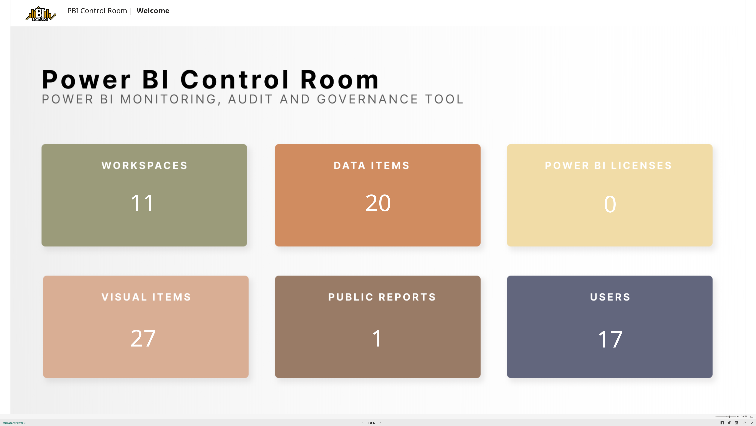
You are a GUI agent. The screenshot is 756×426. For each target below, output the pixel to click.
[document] (118, 10)
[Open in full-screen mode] (752, 423)
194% (744, 416)
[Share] (744, 423)
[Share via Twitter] (729, 423)
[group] (118, 10)
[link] (144, 193)
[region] (377, 207)
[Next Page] (380, 423)
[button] (40, 13)
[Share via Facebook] (722, 423)
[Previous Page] (362, 423)
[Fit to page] (750, 416)
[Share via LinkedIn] (736, 423)
